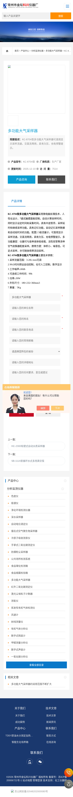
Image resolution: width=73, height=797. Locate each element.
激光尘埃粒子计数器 (22, 593)
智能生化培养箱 (20, 742)
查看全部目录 (36, 665)
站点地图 (27, 780)
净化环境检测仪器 (20, 510)
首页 (17, 51)
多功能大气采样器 (54, 51)
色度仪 (14, 496)
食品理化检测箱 (19, 566)
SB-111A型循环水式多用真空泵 (27, 461)
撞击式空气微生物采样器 (24, 531)
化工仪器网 (61, 780)
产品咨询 (21, 179)
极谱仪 (14, 503)
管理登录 (37, 780)
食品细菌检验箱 (19, 572)
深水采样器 (17, 517)
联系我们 (51, 179)
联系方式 (51, 735)
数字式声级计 (18, 649)
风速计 (14, 614)
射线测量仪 (17, 621)
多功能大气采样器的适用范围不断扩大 (31, 684)
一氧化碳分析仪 (19, 656)
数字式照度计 (18, 635)
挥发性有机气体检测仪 (23, 607)
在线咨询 (51, 742)
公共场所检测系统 (20, 559)
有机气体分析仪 (19, 628)
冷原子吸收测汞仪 (20, 538)
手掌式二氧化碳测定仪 (23, 545)
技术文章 (51, 708)
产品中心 (25, 51)
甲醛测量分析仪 (19, 642)
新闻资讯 (51, 722)
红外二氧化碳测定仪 (22, 586)
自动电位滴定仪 (19, 524)
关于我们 (20, 708)
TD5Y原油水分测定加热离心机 (20, 735)
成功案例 (20, 722)
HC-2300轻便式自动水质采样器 (28, 446)
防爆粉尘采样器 (19, 552)
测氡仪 (14, 600)
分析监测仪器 (37, 51)
